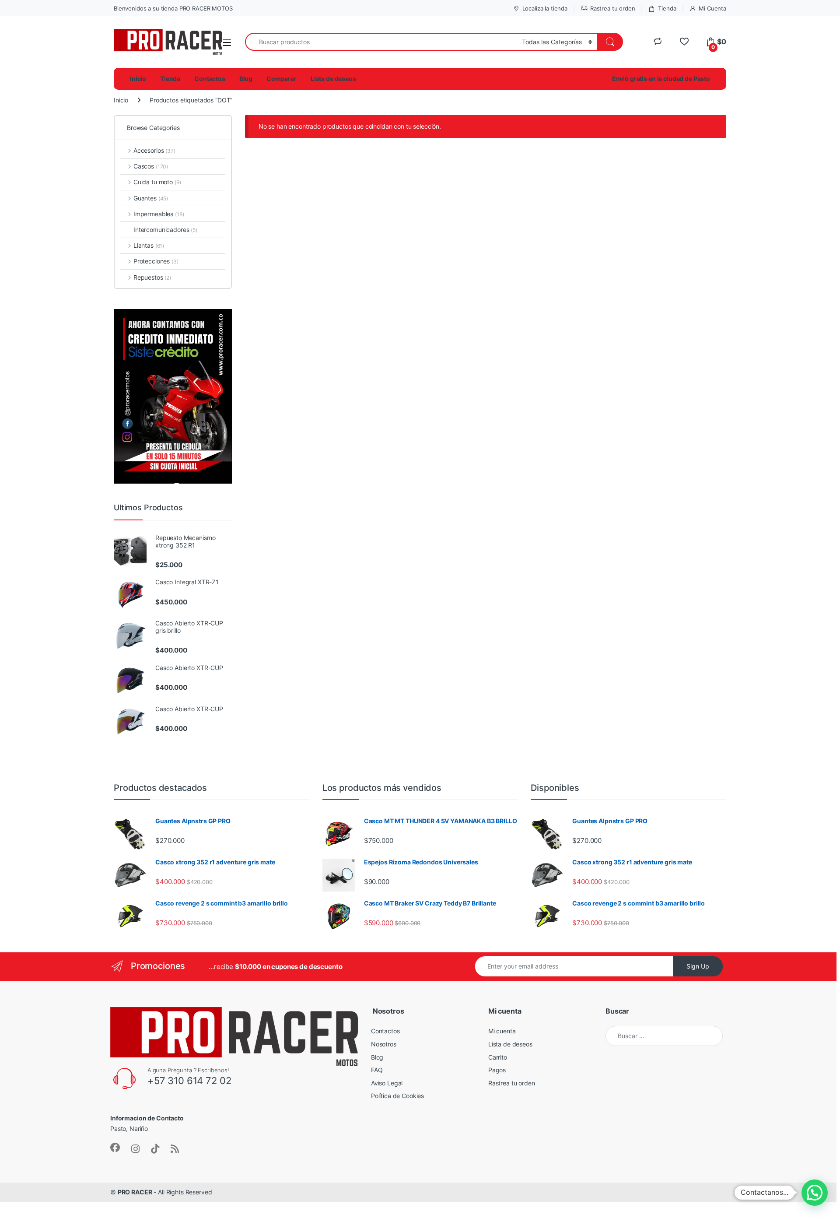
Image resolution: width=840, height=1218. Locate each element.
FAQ (377, 1070)
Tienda (667, 8)
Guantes (150, 198)
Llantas (148, 245)
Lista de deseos (333, 78)
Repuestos (152, 277)
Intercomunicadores (165, 229)
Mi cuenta (502, 1031)
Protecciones (155, 261)
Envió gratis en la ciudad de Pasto (661, 78)
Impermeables (158, 214)
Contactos (209, 78)
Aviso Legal (386, 1083)
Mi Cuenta (712, 8)
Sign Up (697, 966)
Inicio (138, 78)
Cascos (150, 166)
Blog (245, 78)
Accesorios (154, 150)
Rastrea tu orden (612, 8)
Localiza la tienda (544, 8)
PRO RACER (135, 1192)
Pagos (497, 1070)
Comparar (281, 78)
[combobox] (381, 42)
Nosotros (383, 1044)
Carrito (497, 1057)
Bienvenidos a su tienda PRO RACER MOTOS (173, 8)
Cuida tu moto (157, 182)
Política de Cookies (397, 1095)
